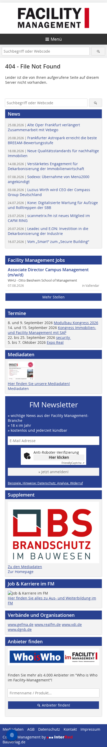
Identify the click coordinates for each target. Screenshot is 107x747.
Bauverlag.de (14, 741)
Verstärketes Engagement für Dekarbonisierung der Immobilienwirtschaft (46, 166)
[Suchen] (98, 51)
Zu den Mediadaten (25, 566)
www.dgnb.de (20, 629)
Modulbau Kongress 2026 (76, 322)
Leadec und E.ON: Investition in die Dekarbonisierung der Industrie (48, 231)
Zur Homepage (21, 571)
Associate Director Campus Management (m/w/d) (48, 272)
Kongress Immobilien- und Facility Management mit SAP (52, 330)
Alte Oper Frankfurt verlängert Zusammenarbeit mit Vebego (44, 127)
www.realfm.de (48, 624)
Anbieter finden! (55, 705)
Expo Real (55, 342)
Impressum (90, 729)
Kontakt (70, 729)
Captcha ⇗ (73, 463)
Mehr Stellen (53, 297)
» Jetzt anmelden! (53, 471)
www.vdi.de (72, 624)
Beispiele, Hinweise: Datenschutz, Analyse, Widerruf (45, 483)
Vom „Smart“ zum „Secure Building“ (48, 241)
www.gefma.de (21, 624)
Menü (56, 39)
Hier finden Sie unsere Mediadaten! (39, 383)
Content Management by (25, 737)
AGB (31, 729)
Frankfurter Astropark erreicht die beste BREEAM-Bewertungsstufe (52, 140)
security (63, 337)
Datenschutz (49, 729)
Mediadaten (18, 388)
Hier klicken (59, 457)
